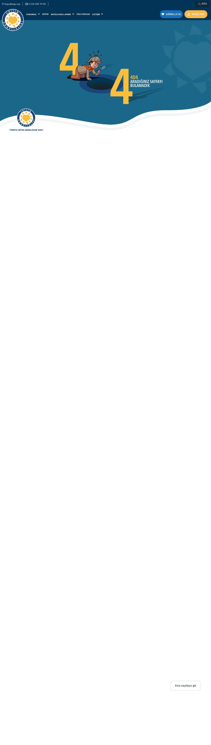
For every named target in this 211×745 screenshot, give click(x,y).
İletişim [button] (96, 14)
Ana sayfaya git (185, 685)
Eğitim (45, 14)
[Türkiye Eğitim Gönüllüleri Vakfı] (13, 14)
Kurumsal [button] (31, 14)
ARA (204, 3)
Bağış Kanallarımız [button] (61, 14)
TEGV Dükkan (83, 14)
